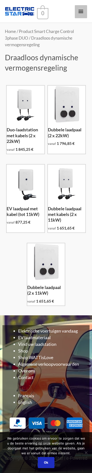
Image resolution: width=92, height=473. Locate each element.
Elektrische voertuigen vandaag (48, 331)
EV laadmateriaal (34, 337)
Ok (46, 462)
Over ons (26, 370)
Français (26, 395)
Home (10, 31)
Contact (26, 377)
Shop (23, 350)
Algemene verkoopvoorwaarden (48, 364)
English (25, 402)
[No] (85, 452)
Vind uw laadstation (37, 344)
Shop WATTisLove (35, 357)
